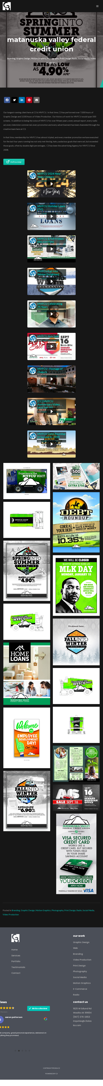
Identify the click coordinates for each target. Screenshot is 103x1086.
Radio (74, 58)
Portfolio (15, 961)
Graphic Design (23, 58)
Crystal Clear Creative (49, 340)
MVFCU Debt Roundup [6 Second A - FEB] (51, 435)
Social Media (84, 58)
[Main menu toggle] (97, 6)
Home (14, 949)
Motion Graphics (38, 58)
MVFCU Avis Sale (48, 336)
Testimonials (18, 967)
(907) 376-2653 (81, 1016)
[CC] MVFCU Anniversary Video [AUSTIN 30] (48, 404)
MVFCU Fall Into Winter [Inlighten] (48, 272)
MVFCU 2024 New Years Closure (48, 175)
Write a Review (39, 1008)
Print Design (65, 58)
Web (75, 948)
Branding (11, 58)
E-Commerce (80, 989)
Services (15, 955)
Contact (15, 973)
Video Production (11, 914)
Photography (53, 58)
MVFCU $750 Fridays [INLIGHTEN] (50, 240)
